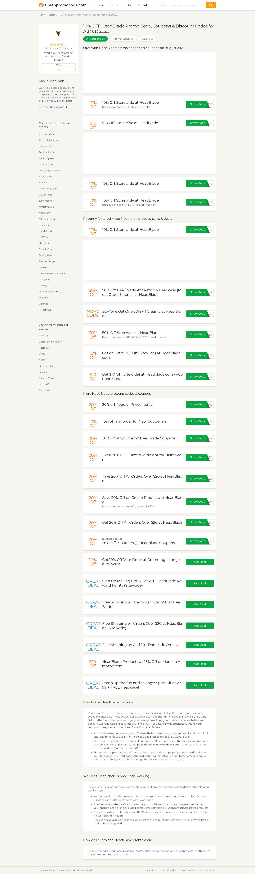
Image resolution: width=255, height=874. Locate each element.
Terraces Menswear (49, 378)
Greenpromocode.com (66, 5)
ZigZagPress (45, 194)
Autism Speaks (46, 158)
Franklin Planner (47, 152)
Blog (130, 5)
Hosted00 (44, 347)
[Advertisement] (149, 72)
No (58, 69)
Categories (114, 5)
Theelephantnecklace (50, 140)
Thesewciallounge (48, 134)
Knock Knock (46, 231)
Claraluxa (43, 303)
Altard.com (44, 213)
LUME (42, 354)
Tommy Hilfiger (47, 261)
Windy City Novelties (50, 170)
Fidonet (43, 372)
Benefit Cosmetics (48, 249)
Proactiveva (45, 310)
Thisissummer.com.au (50, 291)
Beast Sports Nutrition (50, 341)
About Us (151, 870)
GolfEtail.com (46, 164)
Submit (142, 5)
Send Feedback (206, 870)
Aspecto (43, 182)
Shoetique (44, 243)
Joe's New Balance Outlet (52, 273)
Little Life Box (46, 366)
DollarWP (44, 384)
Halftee (43, 267)
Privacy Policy (187, 870)
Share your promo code (107, 854)
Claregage (44, 279)
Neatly (42, 360)
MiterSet (43, 335)
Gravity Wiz (45, 390)
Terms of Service (168, 870)
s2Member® (45, 200)
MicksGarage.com (48, 188)
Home (42, 14)
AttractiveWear (46, 207)
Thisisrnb (43, 297)
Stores (99, 5)
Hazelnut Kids (46, 146)
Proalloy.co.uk (46, 285)
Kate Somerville (47, 176)
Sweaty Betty (46, 255)
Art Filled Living (47, 219)
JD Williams (45, 237)
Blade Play (44, 225)
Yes (58, 65)
